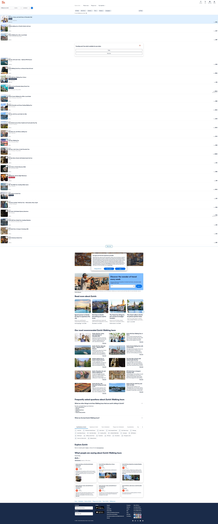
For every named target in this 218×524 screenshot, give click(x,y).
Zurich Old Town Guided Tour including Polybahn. (132, 464)
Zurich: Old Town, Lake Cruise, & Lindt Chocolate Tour (132, 486)
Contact (108, 507)
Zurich (87, 447)
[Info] (86, 13)
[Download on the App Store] (100, 512)
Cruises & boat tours (80, 409)
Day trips (77, 408)
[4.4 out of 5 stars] (78, 460)
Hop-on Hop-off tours (80, 407)
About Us (128, 507)
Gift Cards (128, 514)
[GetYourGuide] (3, 2)
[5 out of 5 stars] (86, 467)
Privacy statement (78, 292)
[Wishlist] (201, 2)
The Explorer (129, 516)
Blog (127, 510)
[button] (109, 19)
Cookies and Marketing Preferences (113, 512)
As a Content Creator (137, 508)
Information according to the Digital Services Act (115, 516)
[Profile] (214, 2)
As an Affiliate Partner (137, 510)
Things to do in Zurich (97, 501)
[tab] (81, 427)
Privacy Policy (109, 510)
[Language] (210, 2)
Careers (128, 508)
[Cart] (205, 2)
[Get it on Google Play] (100, 507)
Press (127, 512)
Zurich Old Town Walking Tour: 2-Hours (107, 464)
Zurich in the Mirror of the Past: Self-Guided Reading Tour (84, 465)
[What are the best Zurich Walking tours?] (142, 418)
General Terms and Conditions (112, 514)
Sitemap (108, 517)
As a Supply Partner (137, 507)
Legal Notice (109, 508)
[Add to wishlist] (7, 17)
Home (76, 501)
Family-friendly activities (80, 412)
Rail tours (77, 411)
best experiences (100, 447)
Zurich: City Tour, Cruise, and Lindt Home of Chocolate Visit (84, 486)
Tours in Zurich (105, 501)
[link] (109, 19)
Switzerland (81, 501)
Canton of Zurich (87, 501)
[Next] (143, 311)
